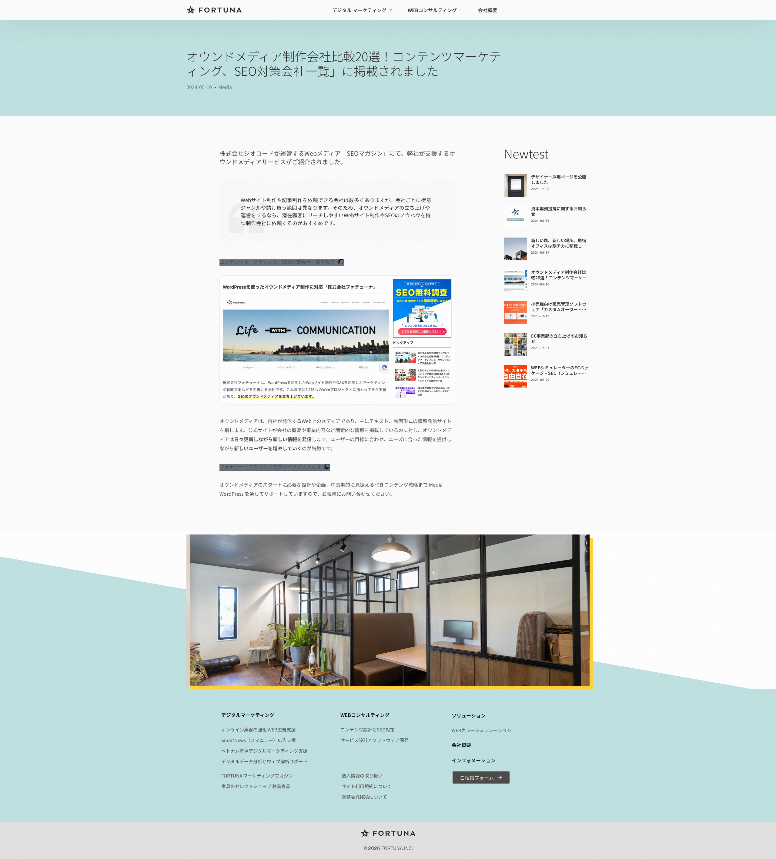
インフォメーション (473, 760)
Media (225, 87)
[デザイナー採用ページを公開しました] (515, 185)
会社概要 (461, 744)
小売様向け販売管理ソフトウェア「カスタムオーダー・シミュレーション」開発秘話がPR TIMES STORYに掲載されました (559, 306)
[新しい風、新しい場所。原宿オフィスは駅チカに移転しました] (515, 249)
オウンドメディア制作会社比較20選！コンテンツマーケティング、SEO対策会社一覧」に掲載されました (559, 274)
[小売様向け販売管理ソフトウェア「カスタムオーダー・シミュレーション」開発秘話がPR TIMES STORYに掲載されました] (515, 312)
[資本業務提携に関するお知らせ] (515, 217)
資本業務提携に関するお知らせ (558, 211)
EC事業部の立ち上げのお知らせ (559, 338)
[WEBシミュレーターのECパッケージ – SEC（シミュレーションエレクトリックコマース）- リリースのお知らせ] (515, 376)
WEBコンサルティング (365, 714)
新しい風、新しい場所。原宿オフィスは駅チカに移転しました (558, 243)
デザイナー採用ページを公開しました (558, 179)
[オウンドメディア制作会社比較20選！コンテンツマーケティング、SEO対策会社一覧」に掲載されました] (515, 280)
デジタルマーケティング (247, 714)
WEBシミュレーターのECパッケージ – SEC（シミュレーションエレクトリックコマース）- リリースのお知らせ (559, 370)
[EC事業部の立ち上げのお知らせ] (515, 344)
